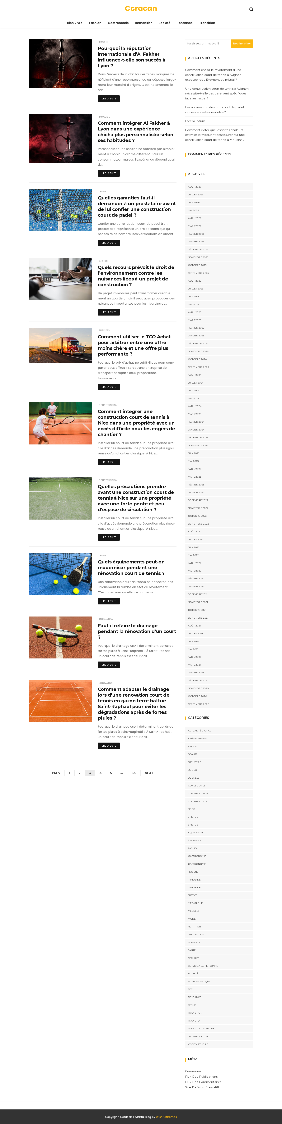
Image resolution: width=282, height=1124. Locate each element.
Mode (192, 918)
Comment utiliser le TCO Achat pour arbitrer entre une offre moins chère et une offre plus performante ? (134, 345)
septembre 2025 (198, 272)
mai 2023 (193, 461)
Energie (193, 816)
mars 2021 (194, 664)
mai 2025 (193, 304)
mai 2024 (193, 398)
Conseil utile (196, 785)
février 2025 (196, 327)
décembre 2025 (198, 249)
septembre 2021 (198, 617)
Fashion (95, 23)
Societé (164, 23)
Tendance (185, 23)
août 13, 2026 (80, 652)
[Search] (251, 9)
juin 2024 (194, 390)
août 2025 (194, 280)
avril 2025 (194, 312)
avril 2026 (194, 218)
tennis (102, 191)
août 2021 (194, 625)
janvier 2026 (196, 241)
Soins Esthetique (199, 981)
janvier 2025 (196, 335)
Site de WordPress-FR (202, 1087)
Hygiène (193, 871)
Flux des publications (201, 1076)
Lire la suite (109, 98)
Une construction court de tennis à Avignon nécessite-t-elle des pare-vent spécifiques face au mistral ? (217, 93)
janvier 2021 (196, 672)
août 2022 (194, 531)
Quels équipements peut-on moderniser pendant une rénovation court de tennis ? (131, 567)
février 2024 (196, 421)
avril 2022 (194, 563)
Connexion (193, 1071)
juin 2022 (194, 547)
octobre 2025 (197, 265)
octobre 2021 (197, 609)
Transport (195, 1020)
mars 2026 (194, 226)
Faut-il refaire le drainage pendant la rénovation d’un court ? (137, 631)
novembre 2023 (198, 445)
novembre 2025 (198, 257)
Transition (207, 23)
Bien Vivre (74, 23)
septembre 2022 (198, 523)
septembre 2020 (198, 704)
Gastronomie (118, 23)
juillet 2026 (195, 194)
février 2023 (196, 484)
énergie (193, 824)
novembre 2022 (198, 508)
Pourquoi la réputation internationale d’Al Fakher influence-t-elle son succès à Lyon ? (131, 57)
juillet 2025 (195, 288)
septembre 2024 (198, 367)
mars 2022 (194, 570)
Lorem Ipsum (195, 121)
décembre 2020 (198, 680)
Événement (195, 840)
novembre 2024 (198, 351)
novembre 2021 (198, 602)
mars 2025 (194, 320)
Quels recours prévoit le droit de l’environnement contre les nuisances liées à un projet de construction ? (136, 276)
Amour (192, 746)
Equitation (195, 832)
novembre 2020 (198, 688)
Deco (191, 809)
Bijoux (192, 769)
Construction (108, 405)
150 (133, 773)
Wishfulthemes (166, 1117)
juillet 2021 (195, 633)
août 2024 (194, 374)
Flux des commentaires (203, 1082)
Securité (194, 958)
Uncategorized (198, 1036)
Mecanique (195, 903)
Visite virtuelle (198, 1044)
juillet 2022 (195, 539)
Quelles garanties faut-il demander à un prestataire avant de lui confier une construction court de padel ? (137, 206)
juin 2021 (193, 641)
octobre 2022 (197, 515)
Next (149, 773)
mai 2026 (193, 210)
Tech (191, 989)
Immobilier (143, 23)
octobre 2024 (197, 359)
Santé (192, 950)
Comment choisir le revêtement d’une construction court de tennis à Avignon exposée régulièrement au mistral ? (213, 74)
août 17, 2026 (80, 82)
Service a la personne (203, 965)
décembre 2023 (198, 437)
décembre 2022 (198, 500)
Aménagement (197, 738)
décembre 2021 (198, 594)
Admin (44, 82)
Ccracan (141, 8)
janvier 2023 (196, 492)
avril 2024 (194, 406)
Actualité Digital (199, 730)
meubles (193, 910)
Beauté (193, 754)
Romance (194, 942)
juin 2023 (194, 453)
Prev (56, 773)
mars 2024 (194, 413)
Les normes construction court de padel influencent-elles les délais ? (214, 109)
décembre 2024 (198, 343)
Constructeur (198, 793)
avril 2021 (194, 656)
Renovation (106, 619)
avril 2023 (194, 468)
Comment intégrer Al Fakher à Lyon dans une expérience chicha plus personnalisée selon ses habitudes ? (135, 131)
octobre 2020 (197, 696)
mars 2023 (194, 476)
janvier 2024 (196, 429)
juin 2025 (193, 296)
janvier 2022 (196, 586)
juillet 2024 (196, 382)
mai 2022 (193, 555)
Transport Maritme (201, 1028)
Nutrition (194, 926)
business (104, 330)
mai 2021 (193, 649)
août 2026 (194, 186)
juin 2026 (194, 202)
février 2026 (196, 233)
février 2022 (196, 578)
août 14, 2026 (79, 294)
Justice (103, 261)
